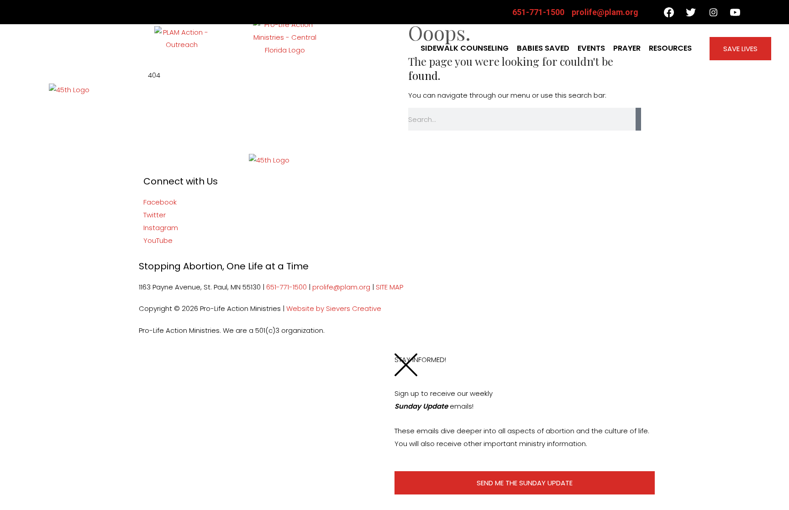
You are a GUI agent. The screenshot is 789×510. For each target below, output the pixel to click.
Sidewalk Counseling (465, 48)
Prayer (627, 48)
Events (591, 48)
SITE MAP (389, 287)
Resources (670, 48)
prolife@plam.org (341, 287)
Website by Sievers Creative (333, 308)
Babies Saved (543, 48)
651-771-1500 (286, 287)
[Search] (638, 119)
